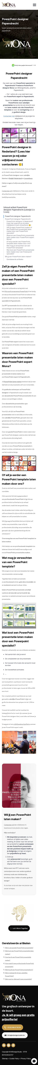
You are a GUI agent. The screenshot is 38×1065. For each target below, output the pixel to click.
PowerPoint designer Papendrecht (18, 216)
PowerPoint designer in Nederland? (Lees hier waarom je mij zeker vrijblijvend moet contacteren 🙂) (20, 223)
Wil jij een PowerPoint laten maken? (18, 257)
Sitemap (5, 1059)
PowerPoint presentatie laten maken (19, 28)
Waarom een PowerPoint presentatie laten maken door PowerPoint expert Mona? (20, 237)
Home (4, 28)
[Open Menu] (34, 4)
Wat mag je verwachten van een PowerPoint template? (18, 247)
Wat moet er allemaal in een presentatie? (18, 979)
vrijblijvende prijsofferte (21, 724)
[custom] (4, 1045)
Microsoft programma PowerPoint (16, 291)
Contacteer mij (8, 116)
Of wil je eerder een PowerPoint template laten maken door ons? (19, 242)
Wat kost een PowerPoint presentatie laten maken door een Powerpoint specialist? (20, 252)
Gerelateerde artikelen (15, 259)
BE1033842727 (7, 1055)
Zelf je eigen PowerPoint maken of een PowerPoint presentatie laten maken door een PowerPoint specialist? (19, 230)
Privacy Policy (26, 1059)
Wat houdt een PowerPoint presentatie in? (19, 970)
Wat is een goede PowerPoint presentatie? (19, 948)
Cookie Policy (14, 1059)
